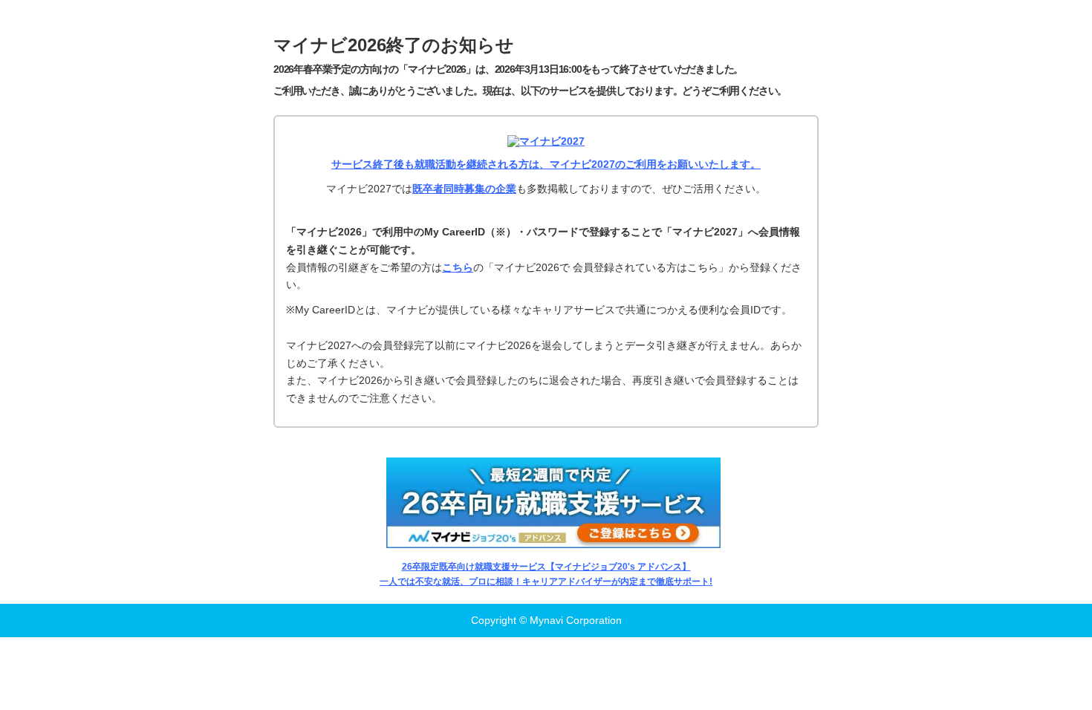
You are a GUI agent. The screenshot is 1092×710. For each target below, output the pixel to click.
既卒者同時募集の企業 (464, 189)
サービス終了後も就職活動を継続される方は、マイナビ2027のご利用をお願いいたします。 (546, 164)
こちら (457, 267)
